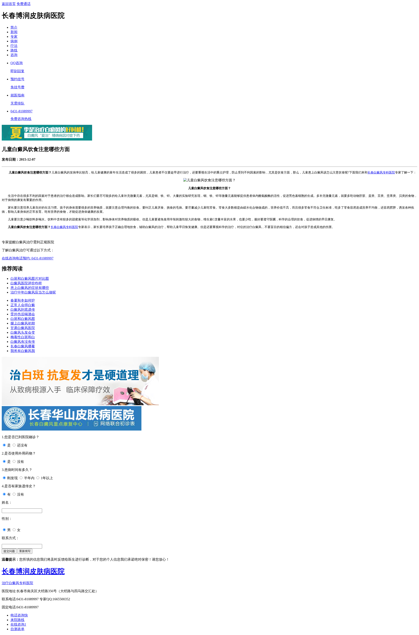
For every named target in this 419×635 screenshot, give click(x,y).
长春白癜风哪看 (22, 346)
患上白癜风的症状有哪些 (29, 288)
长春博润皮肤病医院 (33, 571)
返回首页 (9, 4)
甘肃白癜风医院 (22, 328)
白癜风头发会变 (22, 332)
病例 (13, 41)
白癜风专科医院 (384, 172)
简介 (13, 27)
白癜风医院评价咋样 (26, 283)
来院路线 (17, 620)
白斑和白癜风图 (22, 319)
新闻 (13, 32)
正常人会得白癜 (22, 305)
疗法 (13, 46)
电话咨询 (19, 615)
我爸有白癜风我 (22, 351)
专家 (13, 36)
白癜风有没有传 (22, 341)
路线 (13, 50)
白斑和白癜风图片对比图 (29, 278)
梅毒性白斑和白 (22, 337)
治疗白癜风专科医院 (17, 583)
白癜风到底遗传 (22, 309)
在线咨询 (9, 258)
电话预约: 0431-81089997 (34, 258)
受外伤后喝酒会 (22, 314)
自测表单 (17, 629)
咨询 (13, 55)
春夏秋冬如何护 (22, 300)
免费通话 (24, 4)
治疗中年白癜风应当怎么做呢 (33, 292)
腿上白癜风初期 (22, 323)
